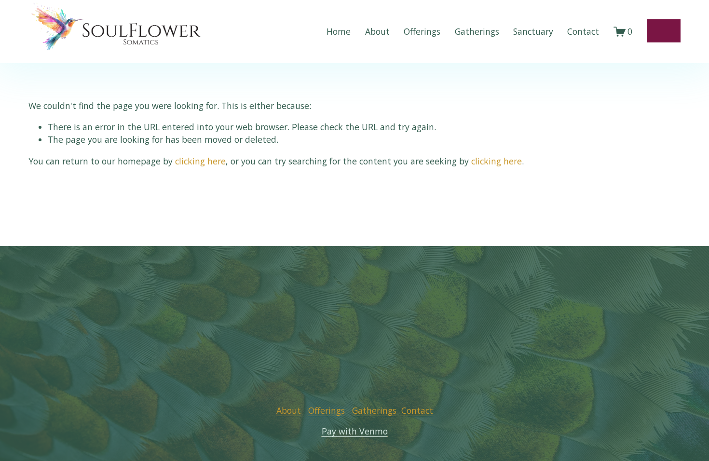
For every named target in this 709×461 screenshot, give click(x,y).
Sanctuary (533, 31)
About (377, 31)
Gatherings (477, 31)
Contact (583, 31)
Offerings (422, 31)
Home (339, 31)
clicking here (200, 161)
